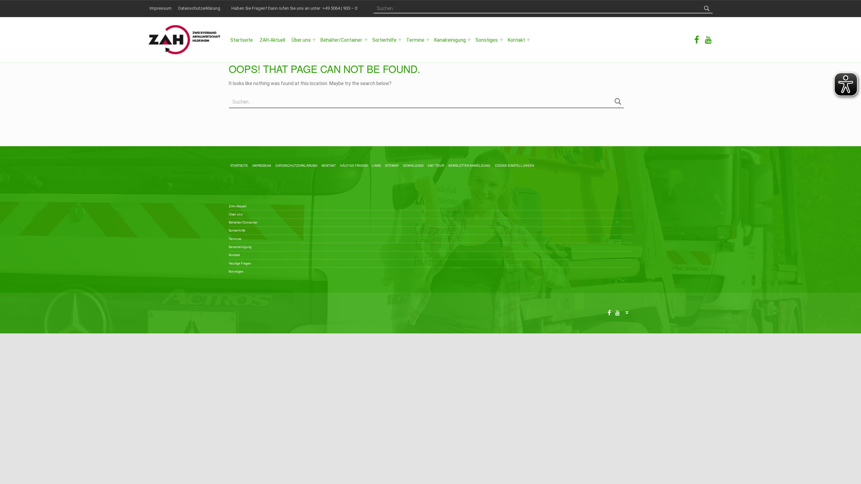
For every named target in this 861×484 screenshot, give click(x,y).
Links (376, 165)
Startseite (241, 40)
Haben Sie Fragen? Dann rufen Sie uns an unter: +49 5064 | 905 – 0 (294, 8)
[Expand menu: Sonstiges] (501, 39)
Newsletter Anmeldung (469, 165)
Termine (415, 40)
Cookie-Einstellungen (514, 165)
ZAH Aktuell (238, 206)
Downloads (413, 165)
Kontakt (516, 40)
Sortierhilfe (384, 40)
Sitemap (392, 165)
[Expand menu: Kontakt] (528, 39)
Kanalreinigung (450, 40)
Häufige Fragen (354, 165)
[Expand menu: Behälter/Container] (366, 39)
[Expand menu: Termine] (427, 39)
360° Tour (435, 165)
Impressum (161, 8)
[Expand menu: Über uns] (314, 39)
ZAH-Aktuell (272, 40)
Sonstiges (487, 40)
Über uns (301, 40)
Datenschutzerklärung (199, 8)
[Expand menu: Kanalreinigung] (469, 39)
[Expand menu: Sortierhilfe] (400, 39)
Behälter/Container (341, 40)
